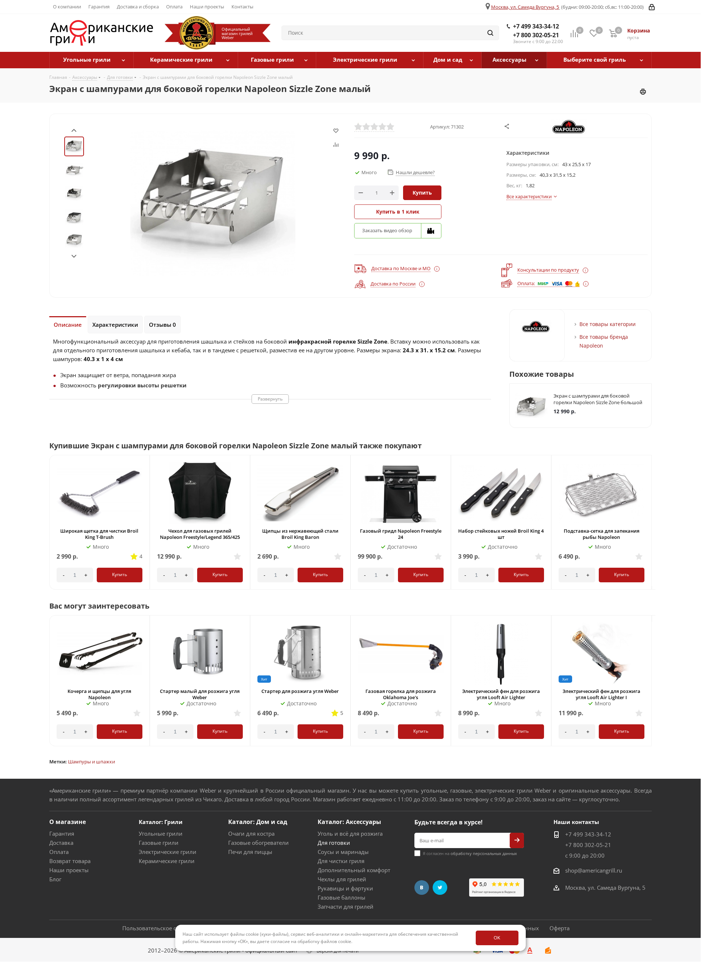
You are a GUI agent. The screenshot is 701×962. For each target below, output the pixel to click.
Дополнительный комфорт (354, 870)
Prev (74, 130)
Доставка (61, 842)
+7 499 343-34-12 (536, 26)
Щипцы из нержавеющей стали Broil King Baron (300, 534)
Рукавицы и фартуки (345, 888)
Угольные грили (161, 833)
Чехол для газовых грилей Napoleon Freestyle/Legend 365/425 (200, 534)
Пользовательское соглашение (164, 928)
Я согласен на (470, 853)
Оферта (559, 928)
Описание (68, 324)
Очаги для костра (251, 833)
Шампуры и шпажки (91, 761)
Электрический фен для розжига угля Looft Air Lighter (501, 694)
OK (497, 937)
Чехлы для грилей (342, 879)
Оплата (59, 851)
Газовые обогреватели (258, 842)
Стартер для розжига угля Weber (300, 691)
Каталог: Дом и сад (257, 822)
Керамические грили (167, 861)
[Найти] (490, 33)
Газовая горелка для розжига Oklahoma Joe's (400, 694)
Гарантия (61, 833)
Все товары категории (607, 324)
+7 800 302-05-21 (536, 35)
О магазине (67, 822)
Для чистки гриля (341, 861)
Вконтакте (421, 887)
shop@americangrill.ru (593, 870)
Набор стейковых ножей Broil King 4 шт (501, 534)
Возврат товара (70, 861)
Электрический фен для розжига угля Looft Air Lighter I (601, 694)
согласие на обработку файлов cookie (311, 941)
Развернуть (270, 399)
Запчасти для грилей (346, 906)
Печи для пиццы (250, 851)
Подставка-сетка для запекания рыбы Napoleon (601, 534)
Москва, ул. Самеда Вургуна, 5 (525, 7)
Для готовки (334, 842)
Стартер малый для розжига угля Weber (200, 694)
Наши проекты (69, 870)
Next (74, 256)
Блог (55, 879)
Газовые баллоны (341, 897)
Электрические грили (167, 851)
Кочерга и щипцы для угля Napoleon (99, 694)
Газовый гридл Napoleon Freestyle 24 (400, 534)
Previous (643, 452)
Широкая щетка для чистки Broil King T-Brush (99, 534)
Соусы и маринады (343, 851)
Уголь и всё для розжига (350, 833)
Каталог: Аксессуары (349, 822)
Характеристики (115, 324)
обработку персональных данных (484, 853)
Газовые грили (159, 842)
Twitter (440, 887)
